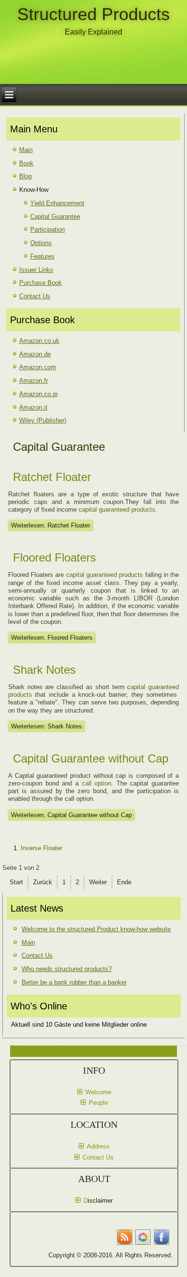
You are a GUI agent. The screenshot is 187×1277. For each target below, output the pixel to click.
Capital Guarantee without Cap (90, 758)
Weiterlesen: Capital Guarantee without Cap (71, 815)
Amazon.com (37, 367)
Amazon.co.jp (38, 394)
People (98, 1102)
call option (97, 783)
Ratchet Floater (52, 476)
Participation (47, 229)
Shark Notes (44, 669)
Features (42, 256)
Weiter (98, 882)
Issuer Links (36, 269)
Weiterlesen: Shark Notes (46, 726)
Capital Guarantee (55, 216)
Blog (25, 176)
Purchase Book (40, 282)
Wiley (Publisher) (42, 420)
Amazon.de (35, 354)
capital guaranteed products (117, 509)
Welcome (98, 1092)
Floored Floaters (54, 557)
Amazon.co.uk (39, 340)
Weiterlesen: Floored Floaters (52, 637)
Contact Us (34, 296)
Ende (124, 882)
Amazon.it (33, 407)
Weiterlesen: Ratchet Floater (50, 525)
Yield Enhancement (57, 203)
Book (26, 163)
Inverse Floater (41, 848)
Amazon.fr (33, 380)
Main (26, 149)
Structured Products (93, 14)
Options (41, 242)
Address (98, 1146)
